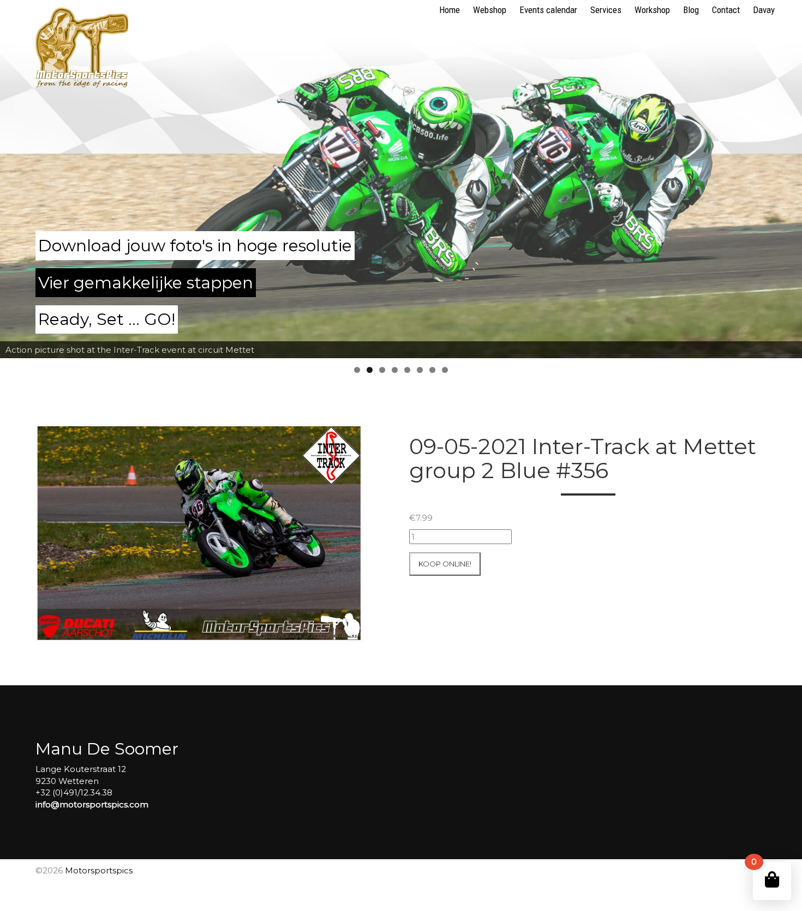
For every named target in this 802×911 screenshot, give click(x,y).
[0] (772, 880)
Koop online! (444, 563)
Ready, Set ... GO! (106, 319)
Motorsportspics (99, 870)
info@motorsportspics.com (91, 804)
